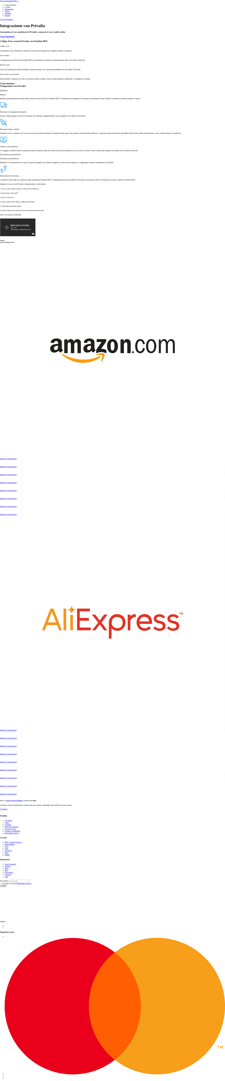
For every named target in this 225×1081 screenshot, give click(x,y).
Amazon (8, 875)
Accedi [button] (2, 19)
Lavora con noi (10, 829)
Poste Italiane (10, 844)
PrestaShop (9, 873)
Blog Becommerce (12, 827)
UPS (6, 849)
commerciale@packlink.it (14, 800)
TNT (6, 846)
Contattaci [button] (4, 809)
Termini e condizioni (12, 831)
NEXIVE (8, 851)
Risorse (7, 16)
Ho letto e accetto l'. (17, 883)
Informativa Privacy (24, 883)
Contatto (8, 13)
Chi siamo (8, 820)
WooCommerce (10, 864)
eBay (7, 868)
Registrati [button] (9, 19)
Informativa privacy (12, 833)
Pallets (7, 855)
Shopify (8, 866)
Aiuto (7, 823)
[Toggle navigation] (18, 1)
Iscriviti (3, 886)
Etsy (6, 870)
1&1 (6, 877)
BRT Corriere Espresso (13, 842)
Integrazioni (9, 9)
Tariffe (7, 11)
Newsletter (4, 881)
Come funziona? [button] (7, 36)
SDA (7, 853)
